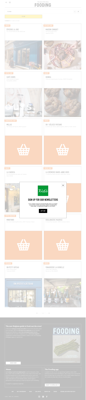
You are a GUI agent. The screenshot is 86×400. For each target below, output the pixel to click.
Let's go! (43, 211)
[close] (63, 185)
